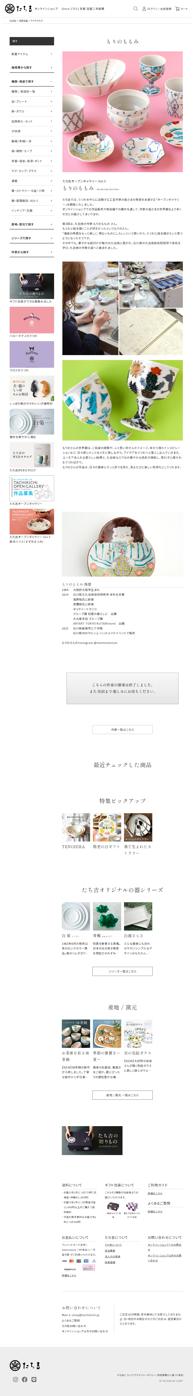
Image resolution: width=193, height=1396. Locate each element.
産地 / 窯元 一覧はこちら (122, 1095)
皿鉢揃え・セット (22, 121)
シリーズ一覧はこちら (122, 971)
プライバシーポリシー (145, 1375)
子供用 (16, 131)
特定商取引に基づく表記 (170, 1375)
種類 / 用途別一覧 (23, 91)
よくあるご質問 (71, 1320)
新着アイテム (19, 54)
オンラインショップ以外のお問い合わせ (85, 1331)
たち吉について (113, 1245)
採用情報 (110, 1262)
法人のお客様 (112, 1256)
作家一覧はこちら (122, 730)
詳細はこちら (155, 1193)
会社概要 (110, 1250)
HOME (13, 20)
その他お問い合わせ (74, 1326)
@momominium (105, 643)
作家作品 (23, 20)
